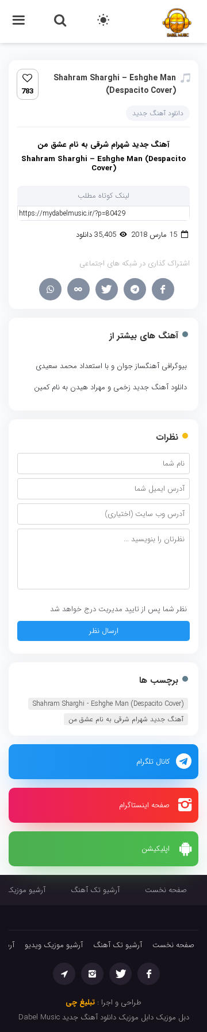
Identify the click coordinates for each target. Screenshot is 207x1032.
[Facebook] (163, 289)
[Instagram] (92, 974)
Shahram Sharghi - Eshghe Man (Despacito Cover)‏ (108, 703)
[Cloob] (78, 289)
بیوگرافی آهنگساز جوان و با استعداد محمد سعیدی (111, 366)
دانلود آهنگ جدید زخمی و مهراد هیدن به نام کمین (110, 387)
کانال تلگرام (153, 762)
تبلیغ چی (80, 1002)
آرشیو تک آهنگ (95, 890)
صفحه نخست (166, 890)
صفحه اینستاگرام (144, 805)
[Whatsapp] (50, 289)
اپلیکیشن (155, 849)
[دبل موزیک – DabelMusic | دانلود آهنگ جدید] (176, 21)
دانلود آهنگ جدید (157, 113)
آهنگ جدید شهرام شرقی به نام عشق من (125, 719)
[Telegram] (135, 289)
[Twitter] (106, 289)
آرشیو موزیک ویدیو (54, 945)
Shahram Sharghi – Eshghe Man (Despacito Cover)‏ (114, 84)
